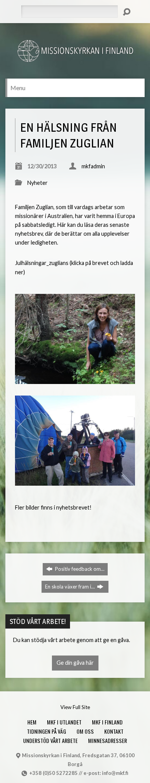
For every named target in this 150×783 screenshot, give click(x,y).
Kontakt (113, 731)
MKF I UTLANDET (64, 722)
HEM (32, 722)
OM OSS (85, 731)
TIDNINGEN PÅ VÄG (46, 731)
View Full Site (75, 707)
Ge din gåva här (75, 662)
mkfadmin (93, 166)
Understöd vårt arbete (50, 740)
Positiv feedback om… (79, 569)
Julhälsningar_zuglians (41, 263)
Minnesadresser (107, 740)
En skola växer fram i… (70, 586)
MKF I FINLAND (107, 722)
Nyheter (37, 182)
